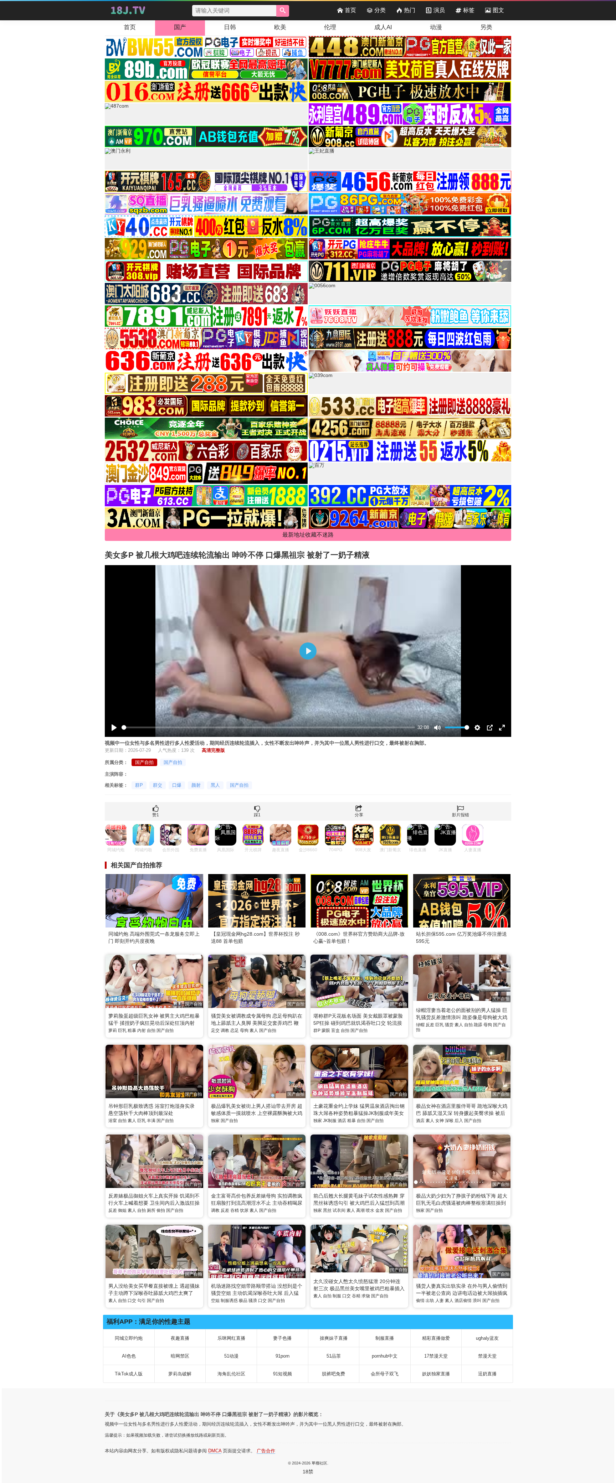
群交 (157, 785)
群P (139, 785)
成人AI (383, 27)
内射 (141, 1030)
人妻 (439, 1300)
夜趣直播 (180, 1338)
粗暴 (132, 1030)
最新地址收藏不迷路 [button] (308, 535)
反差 (430, 1024)
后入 (459, 1120)
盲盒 (335, 1030)
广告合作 (266, 1450)
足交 (215, 1030)
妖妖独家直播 (436, 1373)
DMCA (214, 1450)
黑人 (215, 785)
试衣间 (339, 1210)
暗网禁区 (180, 1356)
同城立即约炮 (129, 1338)
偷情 (420, 1300)
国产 (180, 27)
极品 (243, 1300)
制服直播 (384, 1338)
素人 (254, 1030)
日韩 (230, 27)
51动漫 (231, 1356)
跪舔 (478, 1024)
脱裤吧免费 (333, 1373)
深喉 (449, 1120)
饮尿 (244, 1210)
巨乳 (122, 1030)
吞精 (234, 1210)
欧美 (280, 27)
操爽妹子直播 (334, 1338)
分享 (359, 814)
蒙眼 (326, 1030)
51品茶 (334, 1356)
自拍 (151, 1030)
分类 (380, 10)
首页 (350, 10)
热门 (409, 10)
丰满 (151, 1120)
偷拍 (160, 1210)
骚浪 (252, 1300)
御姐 (122, 1210)
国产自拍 (144, 762)
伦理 (330, 27)
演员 (439, 10)
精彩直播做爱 (436, 1338)
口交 (132, 1300)
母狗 (244, 1030)
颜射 (196, 785)
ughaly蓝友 (487, 1338)
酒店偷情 (463, 1300)
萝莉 (112, 1030)
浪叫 (477, 1300)
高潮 (360, 1210)
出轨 (430, 1300)
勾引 (141, 1300)
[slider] (268, 727)
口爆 (176, 785)
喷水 (370, 1210)
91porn (282, 1356)
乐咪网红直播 (231, 1338)
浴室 (112, 1120)
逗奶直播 (487, 1373)
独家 (215, 1120)
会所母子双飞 (385, 1373)
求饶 (365, 1295)
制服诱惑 (229, 1300)
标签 (468, 10)
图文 (498, 10)
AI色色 (129, 1356)
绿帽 (420, 1024)
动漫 (436, 27)
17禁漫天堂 (436, 1356)
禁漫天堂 (487, 1356)
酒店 (342, 1120)
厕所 (151, 1210)
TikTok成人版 (129, 1373)
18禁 (308, 1471)
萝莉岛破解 (179, 1373)
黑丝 (327, 1210)
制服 (337, 1295)
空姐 (215, 1300)
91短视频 (282, 1373)
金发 (379, 1210)
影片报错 (460, 814)
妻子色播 (282, 1338)
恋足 (234, 1030)
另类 (486, 27)
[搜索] (282, 11)
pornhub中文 (384, 1356)
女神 (439, 1120)
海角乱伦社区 (231, 1373)
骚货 (449, 1024)
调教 (225, 1030)
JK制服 (330, 1120)
